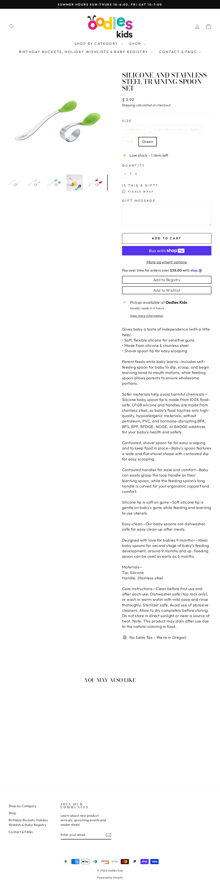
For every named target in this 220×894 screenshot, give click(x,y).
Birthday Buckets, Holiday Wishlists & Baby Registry (84, 52)
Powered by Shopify (110, 877)
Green (147, 141)
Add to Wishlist (166, 290)
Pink (130, 141)
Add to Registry (166, 279)
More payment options (167, 262)
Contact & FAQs (178, 52)
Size (127, 121)
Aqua (194, 129)
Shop (135, 43)
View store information (146, 316)
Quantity (133, 165)
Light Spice (136, 129)
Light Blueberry (168, 129)
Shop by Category (96, 43)
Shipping (128, 105)
